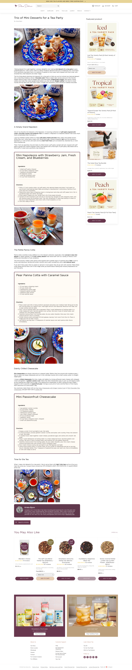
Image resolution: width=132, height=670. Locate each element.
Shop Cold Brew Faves (92, 633)
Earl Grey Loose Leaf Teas (56, 667)
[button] (43, 11)
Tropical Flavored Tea (81, 667)
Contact (32, 654)
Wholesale (33, 650)
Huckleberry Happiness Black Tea (87, 559)
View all (114, 532)
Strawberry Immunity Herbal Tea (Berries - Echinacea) (66, 560)
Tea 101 (85, 645)
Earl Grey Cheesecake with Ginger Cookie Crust (50, 388)
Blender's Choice (24, 559)
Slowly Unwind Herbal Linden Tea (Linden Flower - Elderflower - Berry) (107, 561)
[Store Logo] (23, 6)
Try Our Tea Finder (88, 648)
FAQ (57, 645)
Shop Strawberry (39, 633)
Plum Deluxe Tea (26, 667)
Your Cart (58, 659)
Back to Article (23, 522)
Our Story (33, 645)
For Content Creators (36, 656)
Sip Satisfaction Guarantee (60, 648)
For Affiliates (33, 659)
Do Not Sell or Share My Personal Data (61, 654)
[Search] (58, 6)
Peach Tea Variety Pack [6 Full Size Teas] (101, 212)
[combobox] (48, 6)
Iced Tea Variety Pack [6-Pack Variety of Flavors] (101, 56)
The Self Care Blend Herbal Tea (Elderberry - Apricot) (45, 560)
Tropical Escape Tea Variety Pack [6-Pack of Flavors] (101, 111)
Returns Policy (59, 651)
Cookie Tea (38, 389)
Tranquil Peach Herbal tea (34, 466)
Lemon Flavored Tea (94, 667)
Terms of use (35, 667)
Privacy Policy (44, 667)
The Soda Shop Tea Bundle (96, 163)
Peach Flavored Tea (69, 667)
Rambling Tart (70, 514)
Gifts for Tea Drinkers (89, 650)
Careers (32, 652)
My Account (59, 657)
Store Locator (34, 648)
